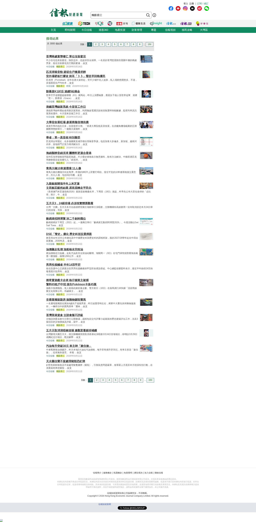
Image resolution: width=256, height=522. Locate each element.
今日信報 (87, 29)
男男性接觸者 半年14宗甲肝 (63, 264)
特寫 (68, 86)
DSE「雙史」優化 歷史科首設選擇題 (69, 234)
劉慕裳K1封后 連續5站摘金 (63, 91)
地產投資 (120, 29)
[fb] (171, 8)
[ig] (185, 8)
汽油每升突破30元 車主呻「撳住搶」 (69, 345)
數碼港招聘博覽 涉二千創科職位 (66, 218)
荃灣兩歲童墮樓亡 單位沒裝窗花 (66, 56)
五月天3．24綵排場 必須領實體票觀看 (69, 203)
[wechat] (206, 8)
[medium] (192, 8)
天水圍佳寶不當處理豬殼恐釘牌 (65, 361)
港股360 (103, 29)
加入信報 (148, 473)
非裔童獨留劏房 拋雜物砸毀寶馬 (66, 299)
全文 (85, 63)
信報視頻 (170, 29)
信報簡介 (97, 473)
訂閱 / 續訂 (202, 3)
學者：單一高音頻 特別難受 (63, 137)
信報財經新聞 (104, 504)
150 (149, 44)
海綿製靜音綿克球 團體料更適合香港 (68, 153)
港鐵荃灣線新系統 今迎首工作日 (66, 106)
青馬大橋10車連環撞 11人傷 (63, 168)
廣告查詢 (138, 473)
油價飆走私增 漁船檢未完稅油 (64, 249)
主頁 (53, 29)
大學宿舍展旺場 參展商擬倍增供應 (67, 122)
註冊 (191, 3)
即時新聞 (70, 29)
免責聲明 (128, 473)
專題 (153, 29)
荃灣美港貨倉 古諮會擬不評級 (64, 315)
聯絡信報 (159, 473)
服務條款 (107, 473)
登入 (186, 3)
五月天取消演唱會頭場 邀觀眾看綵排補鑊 (71, 330)
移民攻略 (187, 29)
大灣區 (204, 29)
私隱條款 (118, 473)
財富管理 (137, 29)
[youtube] (178, 8)
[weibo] (199, 8)
